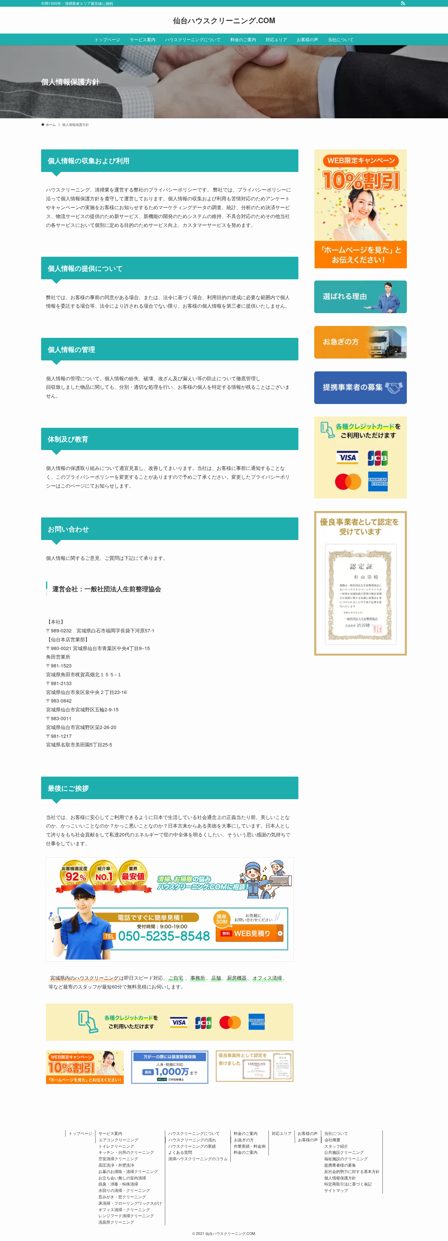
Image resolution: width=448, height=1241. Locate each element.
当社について (336, 1133)
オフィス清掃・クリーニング (124, 1209)
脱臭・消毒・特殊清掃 (118, 1184)
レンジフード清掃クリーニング (126, 1215)
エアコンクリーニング (118, 1140)
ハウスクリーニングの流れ (192, 1140)
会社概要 (332, 1140)
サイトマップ (336, 1190)
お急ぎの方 (244, 1140)
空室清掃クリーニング (118, 1158)
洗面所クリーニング (116, 1222)
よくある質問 (180, 1152)
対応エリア (282, 1133)
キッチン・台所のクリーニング (126, 1152)
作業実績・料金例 (249, 1146)
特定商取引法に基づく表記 (348, 1184)
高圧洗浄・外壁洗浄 (116, 1165)
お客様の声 (308, 1133)
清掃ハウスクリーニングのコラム (198, 1158)
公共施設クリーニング (344, 1152)
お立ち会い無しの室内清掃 (122, 1178)
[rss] (403, 3)
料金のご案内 (246, 1133)
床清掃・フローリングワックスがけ (130, 1203)
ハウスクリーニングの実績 (192, 1146)
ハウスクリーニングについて (194, 1133)
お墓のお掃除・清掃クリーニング (128, 1171)
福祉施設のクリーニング (346, 1158)
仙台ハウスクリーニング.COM (224, 20)
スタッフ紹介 (336, 1146)
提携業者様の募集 (340, 1165)
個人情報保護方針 (340, 1178)
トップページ (80, 1133)
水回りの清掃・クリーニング (124, 1190)
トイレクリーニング (116, 1146)
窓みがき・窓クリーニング (122, 1197)
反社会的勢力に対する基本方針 (352, 1171)
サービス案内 (110, 1133)
